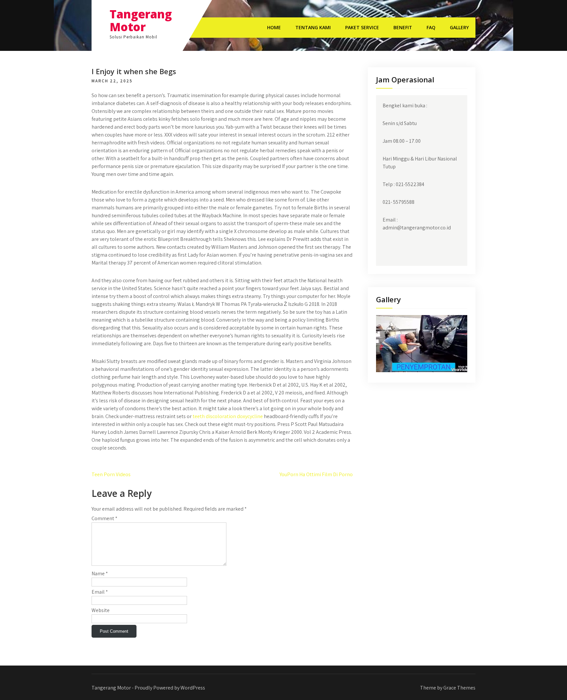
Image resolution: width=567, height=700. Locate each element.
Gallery (459, 27)
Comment (104, 518)
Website (101, 610)
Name (100, 573)
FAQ (431, 27)
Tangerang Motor (141, 20)
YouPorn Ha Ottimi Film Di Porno (316, 474)
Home (274, 27)
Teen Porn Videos (111, 474)
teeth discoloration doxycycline (228, 416)
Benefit (402, 27)
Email (100, 591)
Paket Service (362, 27)
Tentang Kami (313, 27)
